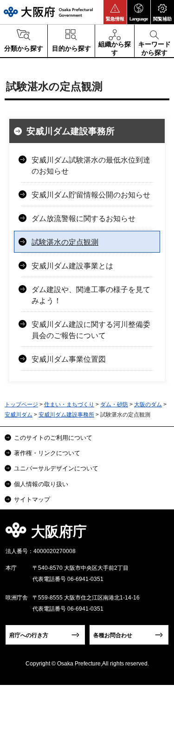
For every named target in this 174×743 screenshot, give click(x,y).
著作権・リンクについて (47, 453)
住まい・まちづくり (69, 404)
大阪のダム (148, 404)
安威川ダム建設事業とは (72, 266)
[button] (115, 12)
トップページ (21, 404)
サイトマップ (32, 499)
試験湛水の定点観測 (65, 242)
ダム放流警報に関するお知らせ (83, 218)
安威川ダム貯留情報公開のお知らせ (91, 195)
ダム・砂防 (114, 404)
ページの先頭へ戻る (156, 534)
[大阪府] (48, 12)
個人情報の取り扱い (41, 484)
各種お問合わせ (112, 635)
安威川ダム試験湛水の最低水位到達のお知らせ (91, 165)
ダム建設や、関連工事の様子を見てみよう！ (91, 295)
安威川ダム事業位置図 (69, 359)
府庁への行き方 (28, 635)
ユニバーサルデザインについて (56, 468)
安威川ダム (18, 414)
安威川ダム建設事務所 (70, 131)
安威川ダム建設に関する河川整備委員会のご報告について (91, 329)
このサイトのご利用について (53, 437)
